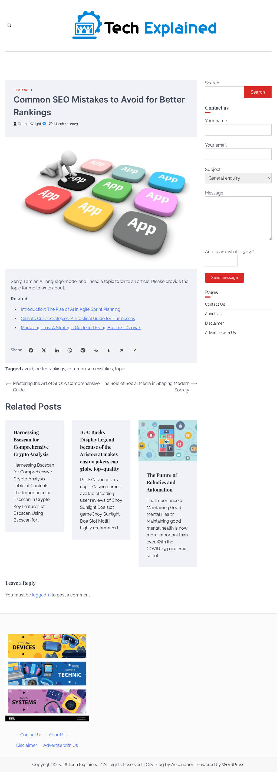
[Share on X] (44, 350)
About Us (213, 314)
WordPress (233, 764)
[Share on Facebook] (31, 350)
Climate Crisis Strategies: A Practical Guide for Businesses (78, 318)
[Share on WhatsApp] (70, 350)
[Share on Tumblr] (109, 350)
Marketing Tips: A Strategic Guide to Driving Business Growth (81, 327)
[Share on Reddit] (96, 350)
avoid (27, 368)
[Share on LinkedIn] (57, 350)
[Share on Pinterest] (83, 350)
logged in (41, 595)
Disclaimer (214, 323)
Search (212, 82)
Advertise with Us (220, 333)
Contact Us (215, 304)
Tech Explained (83, 764)
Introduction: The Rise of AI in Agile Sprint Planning (70, 309)
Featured (23, 90)
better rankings (50, 368)
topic (120, 368)
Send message (224, 277)
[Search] (9, 26)
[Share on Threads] (122, 350)
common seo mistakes (90, 368)
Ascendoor (182, 764)
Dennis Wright (29, 124)
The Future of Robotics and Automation (162, 482)
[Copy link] (135, 350)
